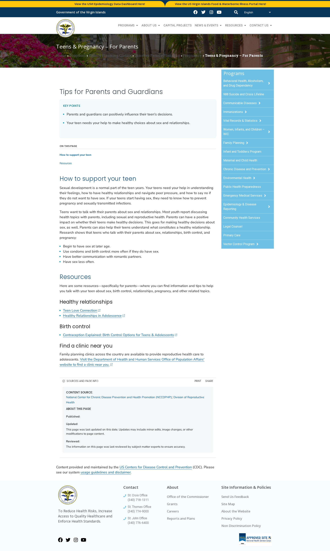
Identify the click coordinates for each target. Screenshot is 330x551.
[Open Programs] (137, 25)
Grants (172, 504)
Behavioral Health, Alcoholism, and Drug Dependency (243, 83)
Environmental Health (237, 178)
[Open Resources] (245, 25)
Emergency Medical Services (242, 195)
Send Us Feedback (235, 496)
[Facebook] (195, 12)
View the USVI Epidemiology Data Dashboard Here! (109, 4)
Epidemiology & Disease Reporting (239, 207)
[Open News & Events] (220, 25)
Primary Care (231, 235)
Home (61, 55)
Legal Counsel (232, 226)
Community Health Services (241, 218)
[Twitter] (203, 12)
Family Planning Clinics (110, 55)
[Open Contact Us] (270, 25)
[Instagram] (211, 12)
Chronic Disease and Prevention (244, 169)
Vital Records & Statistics (240, 120)
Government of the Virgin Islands (81, 12)
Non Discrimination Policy (241, 525)
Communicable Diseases (240, 103)
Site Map (228, 504)
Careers (173, 511)
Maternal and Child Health (240, 160)
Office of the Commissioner (188, 496)
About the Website (235, 511)
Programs (77, 55)
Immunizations (233, 112)
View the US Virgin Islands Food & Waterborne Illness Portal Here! (220, 4)
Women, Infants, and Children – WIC (243, 132)
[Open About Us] (159, 25)
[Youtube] (219, 12)
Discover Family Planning (157, 55)
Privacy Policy (231, 518)
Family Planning (233, 143)
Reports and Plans (181, 518)
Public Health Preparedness (242, 187)
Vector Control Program (239, 244)
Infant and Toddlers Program (242, 151)
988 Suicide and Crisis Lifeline (243, 94)
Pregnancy (192, 55)
